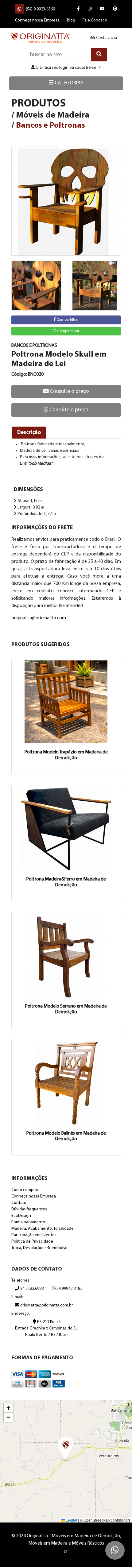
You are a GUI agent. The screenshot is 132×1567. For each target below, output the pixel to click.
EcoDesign (21, 1215)
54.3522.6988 (31, 1288)
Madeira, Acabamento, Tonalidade (42, 1228)
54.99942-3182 (69, 1288)
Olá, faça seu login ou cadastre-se (66, 67)
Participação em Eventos (33, 1235)
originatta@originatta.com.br (46, 1305)
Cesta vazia (106, 38)
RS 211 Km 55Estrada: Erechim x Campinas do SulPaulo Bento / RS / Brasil (47, 1328)
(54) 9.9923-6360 (40, 9)
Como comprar (24, 1190)
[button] (66, 1449)
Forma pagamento (28, 1222)
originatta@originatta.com (38, 618)
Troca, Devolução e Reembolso (39, 1248)
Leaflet (71, 1520)
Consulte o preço (69, 391)
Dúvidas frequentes (29, 1209)
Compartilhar (67, 320)
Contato (18, 1203)
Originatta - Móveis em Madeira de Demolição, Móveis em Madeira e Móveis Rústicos (40, 38)
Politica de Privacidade (32, 1241)
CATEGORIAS (68, 83)
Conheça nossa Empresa (37, 20)
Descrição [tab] (29, 432)
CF (66, 1552)
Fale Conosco (95, 20)
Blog (71, 20)
